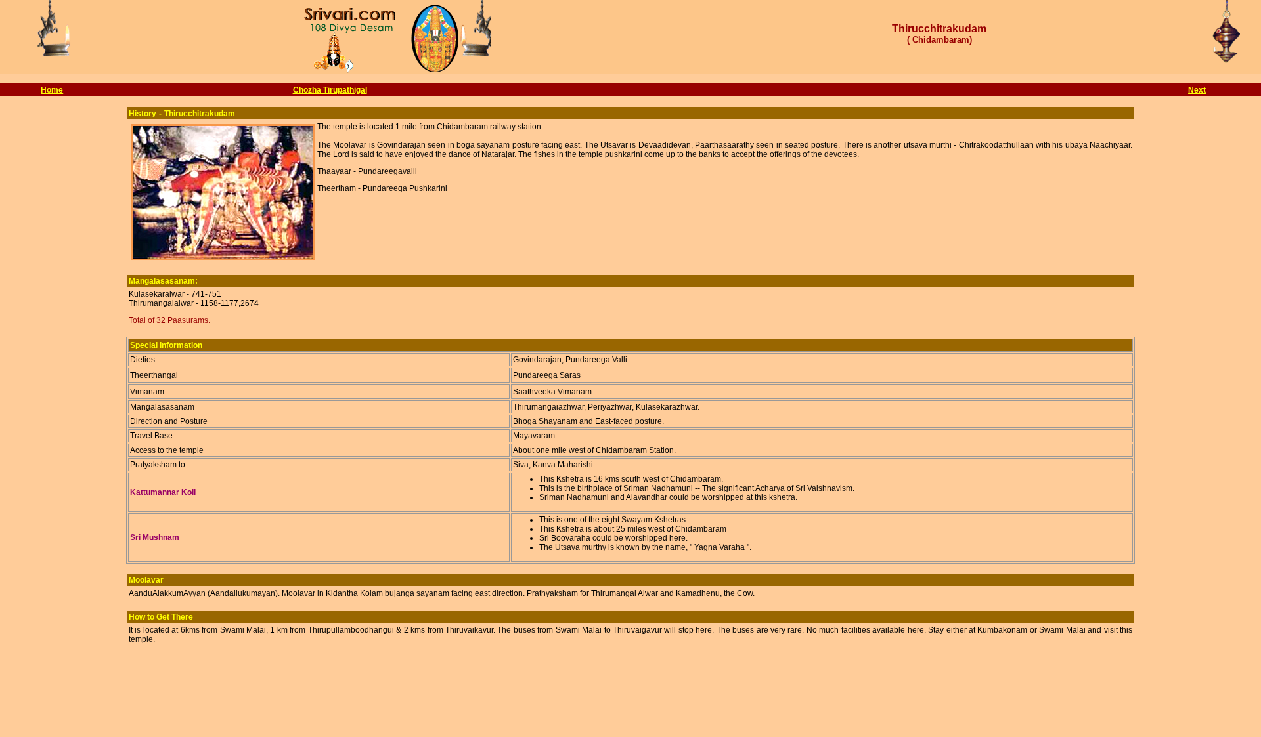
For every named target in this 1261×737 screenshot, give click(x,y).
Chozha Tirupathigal (330, 90)
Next (1197, 90)
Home (52, 90)
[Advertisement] (630, 704)
